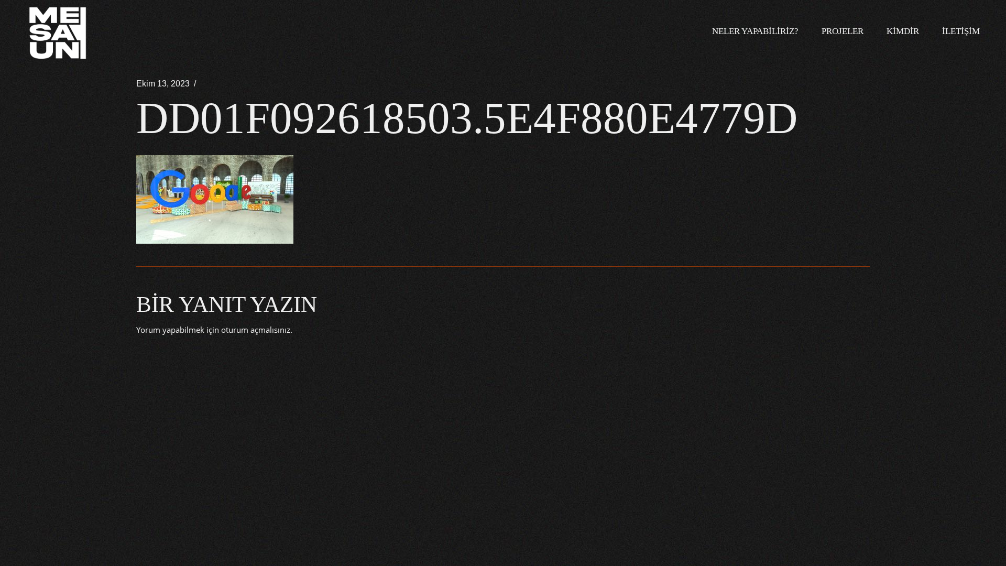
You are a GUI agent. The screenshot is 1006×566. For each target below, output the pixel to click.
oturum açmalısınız (255, 329)
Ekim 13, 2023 (163, 83)
